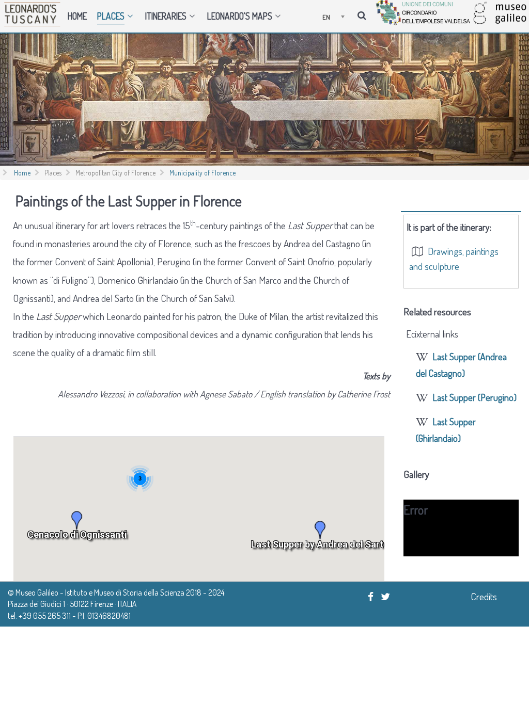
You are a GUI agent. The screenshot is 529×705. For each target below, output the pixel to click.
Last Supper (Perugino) (474, 397)
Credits (484, 596)
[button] (77, 520)
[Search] (363, 14)
